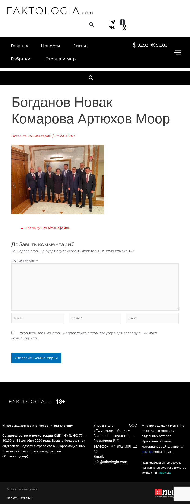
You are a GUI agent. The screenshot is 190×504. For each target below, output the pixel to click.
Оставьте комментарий (31, 136)
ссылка (147, 452)
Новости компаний (19, 498)
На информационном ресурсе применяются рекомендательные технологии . (164, 467)
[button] (91, 24)
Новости (50, 46)
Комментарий (24, 261)
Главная (19, 46)
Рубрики (21, 58)
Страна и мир (60, 58)
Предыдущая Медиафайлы (45, 228)
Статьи (80, 46)
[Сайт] (152, 319)
